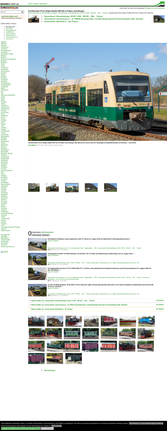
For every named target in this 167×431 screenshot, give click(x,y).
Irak (2, 92)
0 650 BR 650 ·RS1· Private (96, 13)
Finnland (4, 78)
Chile (2, 64)
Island (3, 97)
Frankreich (4, 80)
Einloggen (148, 8)
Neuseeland (5, 157)
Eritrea (3, 74)
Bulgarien (4, 62)
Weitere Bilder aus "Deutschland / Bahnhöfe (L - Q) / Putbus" (52, 309)
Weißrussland (5, 230)
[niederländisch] (17, 8)
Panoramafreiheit (6, 170)
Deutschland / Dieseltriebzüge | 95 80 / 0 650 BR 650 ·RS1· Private (73, 16)
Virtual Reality (5, 240)
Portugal (3, 176)
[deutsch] (4, 8)
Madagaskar (5, 136)
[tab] (96, 301)
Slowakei (4, 196)
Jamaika (3, 102)
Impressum (43, 4)
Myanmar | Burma (7, 153)
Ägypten (3, 42)
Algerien (3, 45)
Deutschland (63, 13)
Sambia (3, 181)
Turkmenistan (5, 218)
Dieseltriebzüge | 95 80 (76, 13)
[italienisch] (9, 8)
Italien (3, 100)
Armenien (4, 49)
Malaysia (4, 138)
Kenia (3, 114)
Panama (3, 169)
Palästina (4, 167)
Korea (3, 117)
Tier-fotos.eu (9, 39)
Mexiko (3, 143)
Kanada (3, 110)
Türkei (3, 217)
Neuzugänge (5, 234)
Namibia (3, 155)
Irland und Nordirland (8, 95)
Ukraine (3, 220)
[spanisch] (12, 8)
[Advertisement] (90, 32)
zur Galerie (160, 300)
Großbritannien (6, 85)
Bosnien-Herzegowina (8, 59)
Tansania (4, 208)
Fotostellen (4, 243)
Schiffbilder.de (10, 32)
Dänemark (4, 69)
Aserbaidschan (6, 50)
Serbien (3, 191)
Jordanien (4, 105)
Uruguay (4, 224)
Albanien (4, 44)
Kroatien (3, 121)
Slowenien (4, 198)
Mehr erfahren (56, 426)
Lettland (3, 128)
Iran (2, 93)
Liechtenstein (5, 131)
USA (2, 225)
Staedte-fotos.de (11, 35)
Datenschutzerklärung (7, 246)
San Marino (5, 182)
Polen (3, 174)
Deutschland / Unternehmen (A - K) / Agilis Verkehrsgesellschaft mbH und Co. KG (115, 262)
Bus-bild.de (9, 28)
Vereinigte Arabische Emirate (10, 227)
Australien (4, 52)
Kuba (2, 122)
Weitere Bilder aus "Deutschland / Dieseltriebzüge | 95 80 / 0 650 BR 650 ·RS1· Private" (63, 301)
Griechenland (5, 83)
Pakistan (4, 165)
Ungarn (3, 222)
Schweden (4, 186)
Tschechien (4, 212)
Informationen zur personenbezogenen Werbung (146, 423)
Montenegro (5, 150)
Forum (30, 4)
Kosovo (3, 119)
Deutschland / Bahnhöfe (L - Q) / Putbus (61, 21)
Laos (2, 126)
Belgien (3, 56)
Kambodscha (5, 109)
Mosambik (4, 152)
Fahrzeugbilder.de (11, 30)
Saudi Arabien (5, 184)
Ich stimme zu (47, 428)
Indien (3, 88)
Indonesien (4, 90)
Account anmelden (158, 8)
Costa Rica (4, 68)
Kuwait (3, 124)
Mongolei (4, 148)
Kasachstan (5, 112)
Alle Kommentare (47, 232)
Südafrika (4, 203)
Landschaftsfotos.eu (12, 37)
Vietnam (3, 229)
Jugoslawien (5, 107)
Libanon (3, 129)
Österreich (4, 164)
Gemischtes (5, 241)
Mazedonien (5, 141)
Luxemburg (4, 134)
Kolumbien (4, 116)
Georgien (4, 81)
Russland (4, 179)
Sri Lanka (4, 201)
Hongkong (4, 86)
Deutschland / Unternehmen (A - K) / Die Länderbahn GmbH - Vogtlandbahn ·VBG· (73, 248)
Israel (3, 98)
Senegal (3, 189)
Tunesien (4, 215)
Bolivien (3, 57)
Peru (2, 172)
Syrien (3, 205)
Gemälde (4, 236)
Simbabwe (4, 193)
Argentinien (5, 47)
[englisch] (2, 8)
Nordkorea (4, 160)
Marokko (4, 140)
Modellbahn (5, 238)
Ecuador (3, 73)
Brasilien (4, 61)
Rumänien (4, 177)
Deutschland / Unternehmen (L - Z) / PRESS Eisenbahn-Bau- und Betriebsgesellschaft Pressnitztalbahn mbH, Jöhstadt (93, 19)
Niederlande (5, 158)
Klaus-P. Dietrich (53, 241)
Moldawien (4, 145)
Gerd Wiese (32, 145)
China (3, 66)
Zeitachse (4, 245)
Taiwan (3, 206)
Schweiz (3, 188)
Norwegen (4, 162)
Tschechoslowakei (7, 213)
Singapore (4, 194)
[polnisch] (14, 8)
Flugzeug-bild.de (11, 33)
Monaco (3, 146)
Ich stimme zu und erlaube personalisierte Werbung (21, 428)
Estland (3, 76)
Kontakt (36, 4)
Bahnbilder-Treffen (7, 54)
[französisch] (7, 8)
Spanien (3, 200)
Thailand (4, 210)
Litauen (3, 133)
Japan (3, 104)
